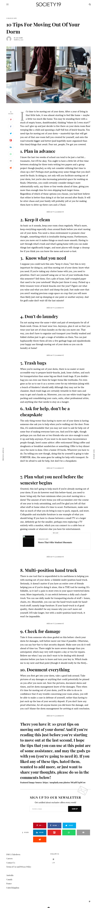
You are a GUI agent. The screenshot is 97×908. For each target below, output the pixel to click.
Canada (9, 879)
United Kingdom (12, 888)
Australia (9, 875)
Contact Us (10, 863)
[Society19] (48, 4)
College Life (11, 18)
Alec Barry (19, 38)
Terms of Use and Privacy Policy (18, 867)
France (9, 883)
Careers (9, 858)
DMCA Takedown (13, 854)
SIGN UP (75, 809)
